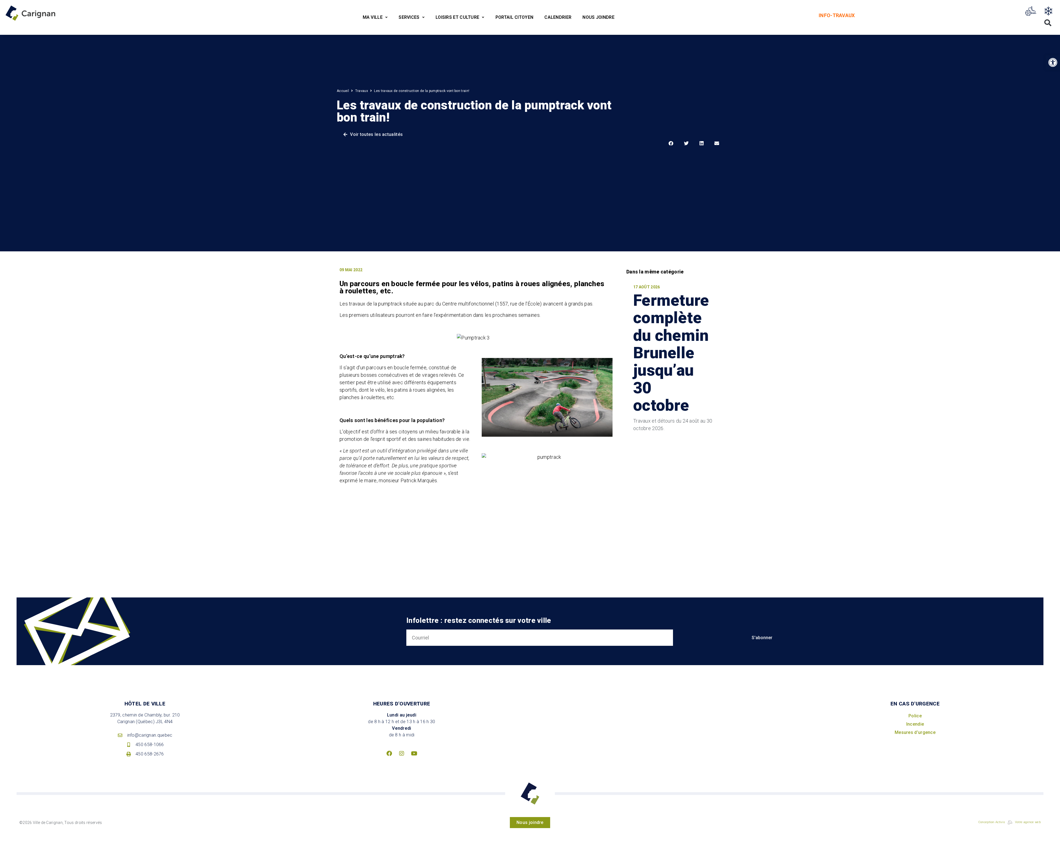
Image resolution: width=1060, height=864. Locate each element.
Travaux (361, 91)
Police (915, 715)
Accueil (343, 91)
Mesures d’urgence (915, 732)
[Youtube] (414, 753)
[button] (1053, 62)
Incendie (915, 724)
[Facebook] (389, 753)
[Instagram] (401, 753)
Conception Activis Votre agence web (1009, 822)
